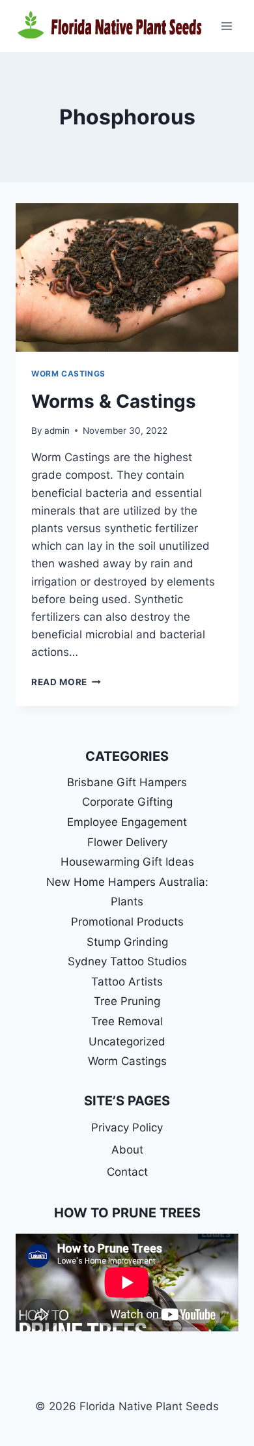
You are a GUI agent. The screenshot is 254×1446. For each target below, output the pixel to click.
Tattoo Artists (127, 981)
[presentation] (127, 277)
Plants (127, 901)
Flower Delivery (127, 842)
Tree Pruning (127, 1001)
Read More (66, 682)
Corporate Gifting (127, 801)
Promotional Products (127, 921)
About (127, 1149)
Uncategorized (127, 1041)
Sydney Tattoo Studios (127, 961)
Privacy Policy (127, 1127)
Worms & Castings (113, 401)
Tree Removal (127, 1021)
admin (57, 430)
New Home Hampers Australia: (127, 881)
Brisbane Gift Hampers (127, 782)
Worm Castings (68, 373)
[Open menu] (226, 26)
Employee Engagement (127, 822)
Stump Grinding (127, 941)
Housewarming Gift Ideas (127, 861)
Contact (127, 1171)
